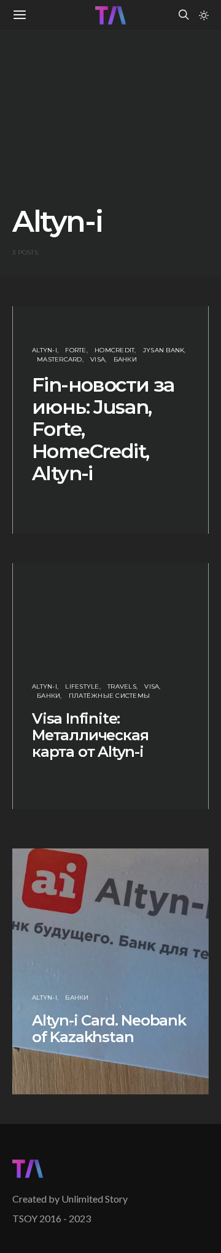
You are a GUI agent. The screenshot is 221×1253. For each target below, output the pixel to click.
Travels (121, 686)
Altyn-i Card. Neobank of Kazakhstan (109, 1028)
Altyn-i (44, 350)
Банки (125, 359)
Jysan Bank (164, 350)
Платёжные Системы (109, 696)
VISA (97, 359)
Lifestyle (82, 686)
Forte (75, 350)
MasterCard (59, 359)
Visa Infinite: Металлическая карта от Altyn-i (90, 735)
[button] (204, 15)
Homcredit (114, 350)
